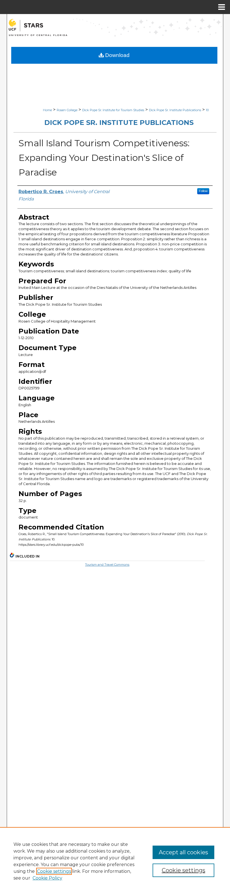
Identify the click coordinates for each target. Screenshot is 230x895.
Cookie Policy (47, 878)
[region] (115, 861)
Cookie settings (54, 871)
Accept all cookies (183, 852)
